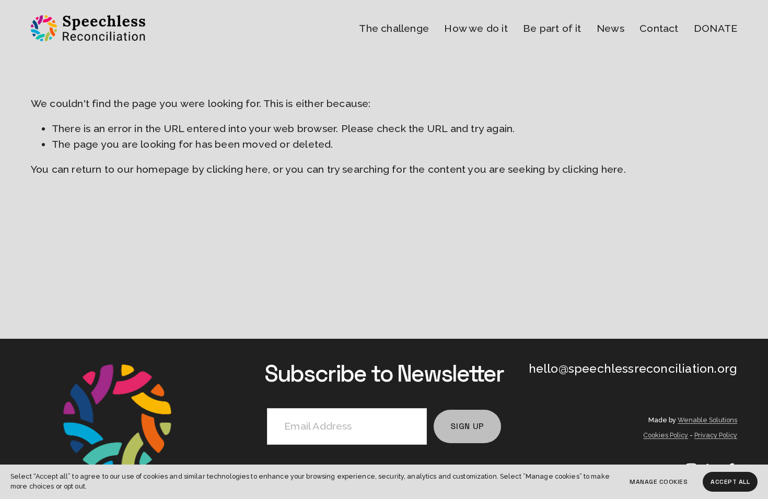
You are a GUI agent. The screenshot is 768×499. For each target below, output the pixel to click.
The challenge (394, 28)
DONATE (715, 28)
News (610, 28)
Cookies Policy (665, 435)
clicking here (237, 169)
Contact (658, 28)
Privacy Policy (715, 435)
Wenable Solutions (707, 420)
